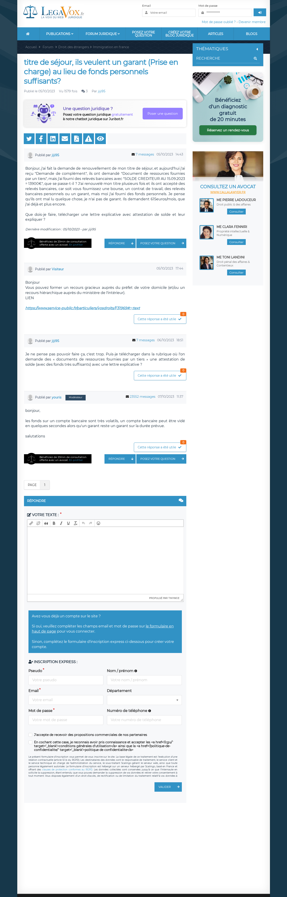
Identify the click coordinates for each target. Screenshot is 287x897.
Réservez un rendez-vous (228, 130)
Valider (165, 787)
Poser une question (163, 114)
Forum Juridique (102, 33)
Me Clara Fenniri (232, 227)
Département (119, 691)
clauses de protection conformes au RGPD (67, 769)
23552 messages (142, 397)
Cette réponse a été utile (161, 318)
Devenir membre (252, 22)
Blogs (251, 34)
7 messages (145, 154)
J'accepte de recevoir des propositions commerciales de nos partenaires (90, 735)
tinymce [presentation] (173, 598)
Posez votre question (143, 33)
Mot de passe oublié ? (219, 22)
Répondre (117, 243)
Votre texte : (45, 515)
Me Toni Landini (231, 257)
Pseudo (35, 671)
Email (146, 5)
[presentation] (31, 523)
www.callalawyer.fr (228, 192)
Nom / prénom (120, 671)
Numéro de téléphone (127, 711)
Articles (215, 34)
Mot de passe (207, 5)
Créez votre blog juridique (179, 33)
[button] (31, 523)
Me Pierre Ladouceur (236, 200)
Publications (58, 33)
